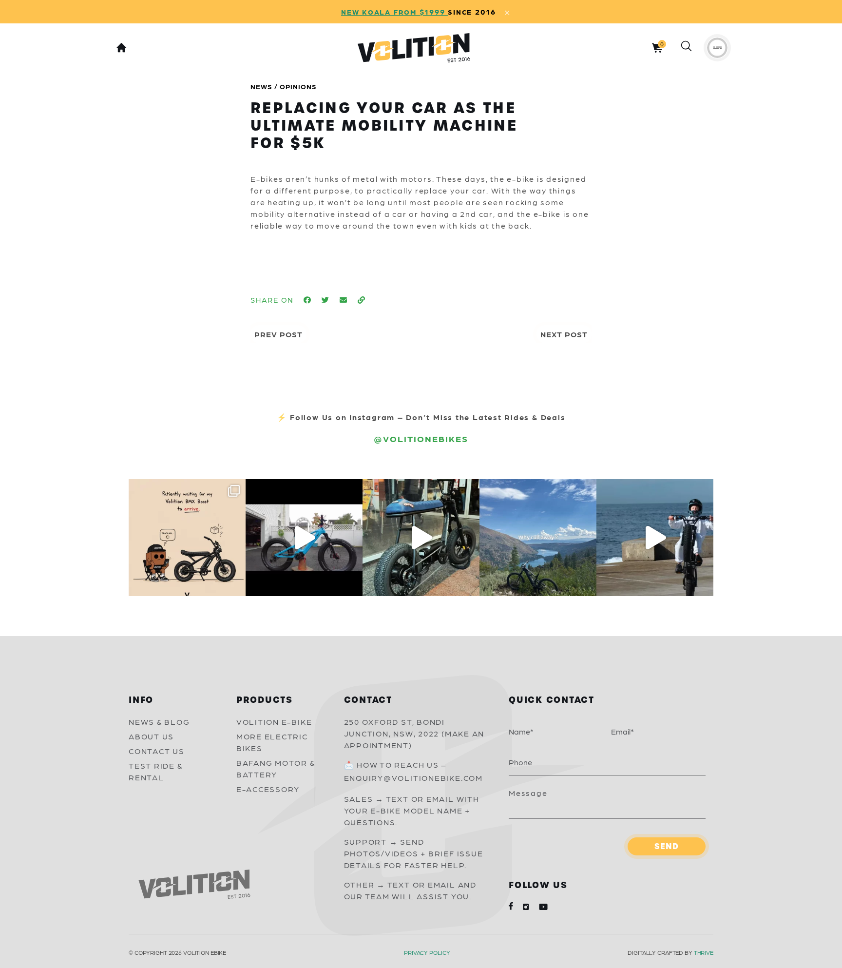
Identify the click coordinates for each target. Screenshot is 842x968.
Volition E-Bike (274, 721)
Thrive (703, 952)
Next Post (564, 334)
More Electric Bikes (272, 742)
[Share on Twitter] (326, 300)
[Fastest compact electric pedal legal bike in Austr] (187, 537)
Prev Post (278, 334)
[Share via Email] (344, 300)
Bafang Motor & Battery (275, 768)
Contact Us (157, 750)
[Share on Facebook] (308, 300)
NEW (351, 11)
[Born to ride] (654, 537)
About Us (151, 736)
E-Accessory (268, 789)
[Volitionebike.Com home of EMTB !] (537, 537)
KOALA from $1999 (405, 11)
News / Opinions (283, 86)
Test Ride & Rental (155, 771)
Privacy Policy (427, 952)
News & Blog (159, 721)
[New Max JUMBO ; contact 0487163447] (304, 537)
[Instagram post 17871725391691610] (421, 537)
